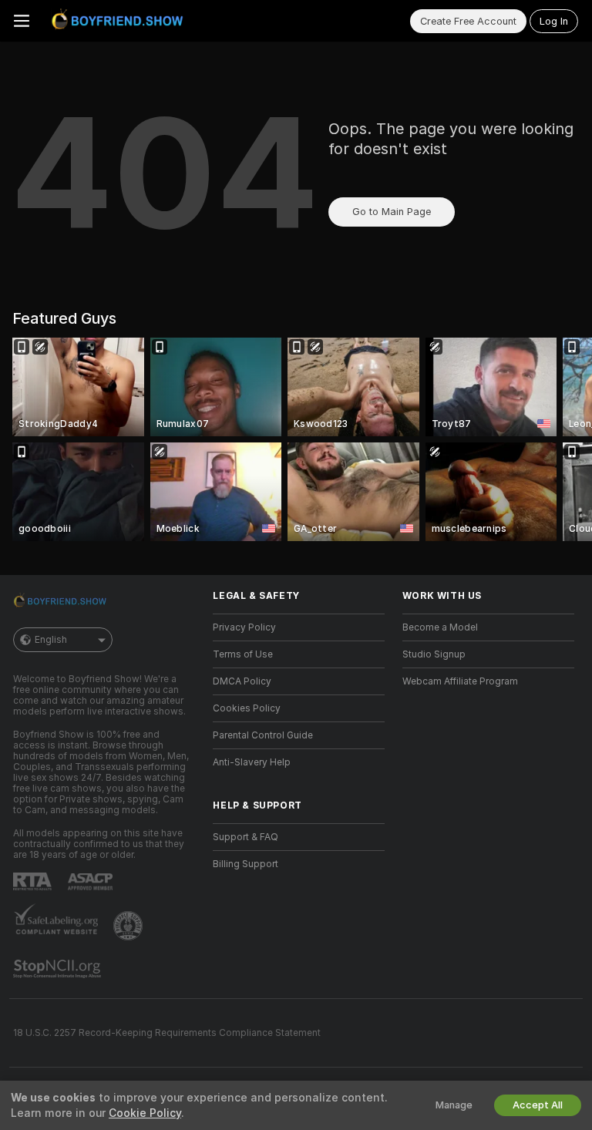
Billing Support (245, 864)
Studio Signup (434, 654)
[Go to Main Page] (120, 21)
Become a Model (440, 627)
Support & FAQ (245, 837)
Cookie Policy (145, 1113)
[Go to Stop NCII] (58, 969)
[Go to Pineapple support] (129, 925)
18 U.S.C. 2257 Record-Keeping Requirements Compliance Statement (167, 1032)
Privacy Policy (244, 627)
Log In (554, 21)
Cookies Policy (247, 708)
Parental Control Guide (263, 735)
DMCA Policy (242, 681)
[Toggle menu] (21, 21)
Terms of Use (243, 654)
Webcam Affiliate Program (460, 681)
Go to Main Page (391, 211)
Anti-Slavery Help (252, 762)
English (51, 639)
